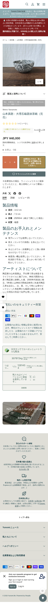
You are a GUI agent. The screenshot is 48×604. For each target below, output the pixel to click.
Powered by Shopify (23, 596)
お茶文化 (38, 501)
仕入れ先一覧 (24, 469)
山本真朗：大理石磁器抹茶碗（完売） (30, 40)
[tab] (5, 198)
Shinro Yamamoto (10, 110)
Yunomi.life (12, 596)
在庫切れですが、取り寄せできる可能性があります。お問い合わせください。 (32, 162)
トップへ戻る (24, 517)
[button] (38, 4)
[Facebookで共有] (14, 193)
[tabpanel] (24, 249)
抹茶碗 (12, 40)
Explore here (24, 418)
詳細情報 (23, 387)
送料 (33, 142)
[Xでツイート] (9, 193)
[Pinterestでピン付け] (19, 193)
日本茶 (30, 501)
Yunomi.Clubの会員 (18, 11)
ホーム (5, 40)
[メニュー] (44, 4)
